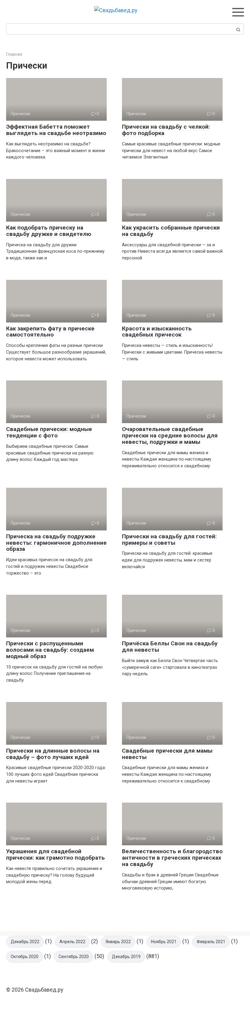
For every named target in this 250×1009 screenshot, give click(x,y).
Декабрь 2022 (25, 941)
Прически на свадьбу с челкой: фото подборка (166, 130)
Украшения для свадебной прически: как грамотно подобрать (55, 854)
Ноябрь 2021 (164, 941)
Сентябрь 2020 (74, 956)
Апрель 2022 (72, 941)
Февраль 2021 (211, 941)
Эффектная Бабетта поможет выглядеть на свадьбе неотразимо (56, 130)
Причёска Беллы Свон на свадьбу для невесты (170, 646)
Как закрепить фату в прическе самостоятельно (50, 331)
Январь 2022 (118, 941)
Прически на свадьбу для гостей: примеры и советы (169, 539)
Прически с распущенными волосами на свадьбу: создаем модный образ (50, 650)
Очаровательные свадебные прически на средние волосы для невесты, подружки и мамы (170, 435)
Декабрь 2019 (126, 956)
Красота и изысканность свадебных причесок (157, 331)
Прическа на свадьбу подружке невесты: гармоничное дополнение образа (56, 543)
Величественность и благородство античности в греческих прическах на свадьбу (172, 858)
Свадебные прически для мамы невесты (167, 754)
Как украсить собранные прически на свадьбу (171, 230)
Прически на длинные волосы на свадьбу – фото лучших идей (52, 754)
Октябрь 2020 (24, 956)
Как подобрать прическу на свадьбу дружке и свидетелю (48, 230)
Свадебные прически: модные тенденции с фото (49, 432)
